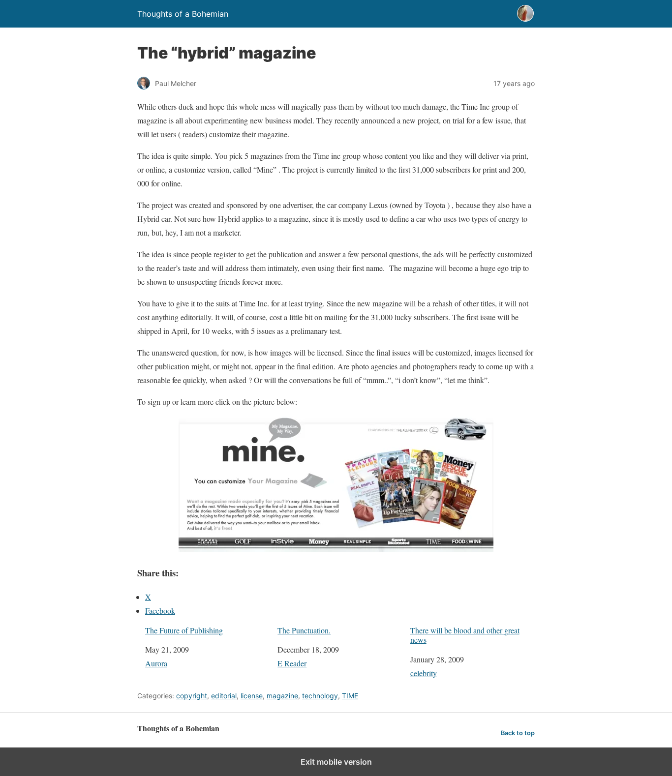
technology (320, 695)
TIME (350, 695)
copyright (191, 695)
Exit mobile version (336, 762)
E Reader (291, 663)
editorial (224, 695)
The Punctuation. (304, 630)
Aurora (156, 663)
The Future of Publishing (184, 630)
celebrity (423, 673)
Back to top (518, 733)
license (252, 695)
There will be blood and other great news (464, 635)
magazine (282, 695)
